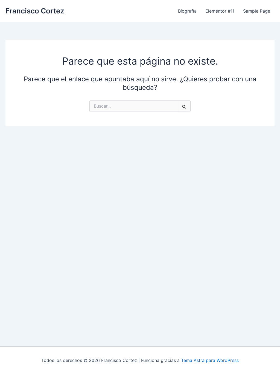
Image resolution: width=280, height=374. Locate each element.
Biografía (187, 11)
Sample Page (256, 11)
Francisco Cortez (34, 11)
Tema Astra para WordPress (210, 360)
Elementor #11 (219, 11)
